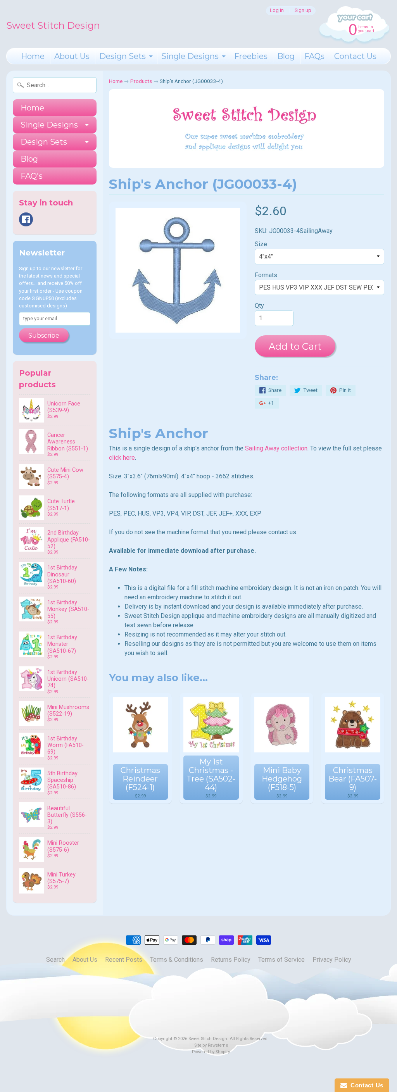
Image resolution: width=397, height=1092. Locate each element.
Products (141, 81)
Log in (277, 10)
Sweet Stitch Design (53, 25)
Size (261, 244)
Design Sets (122, 56)
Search (55, 959)
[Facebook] (26, 219)
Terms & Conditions (176, 959)
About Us (72, 56)
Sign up (303, 10)
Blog (286, 56)
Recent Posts (123, 959)
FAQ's (32, 176)
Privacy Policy (331, 959)
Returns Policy (230, 959)
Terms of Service (281, 959)
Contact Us (355, 56)
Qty (259, 305)
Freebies (251, 56)
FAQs (314, 56)
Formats (266, 275)
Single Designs (190, 56)
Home (33, 56)
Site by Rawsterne (211, 1045)
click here (122, 457)
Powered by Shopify (211, 1051)
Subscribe (43, 335)
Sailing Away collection (276, 448)
